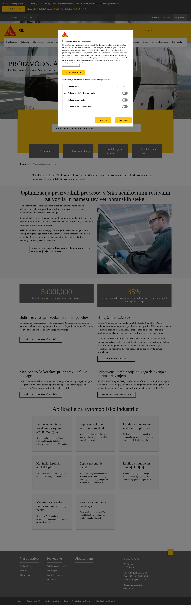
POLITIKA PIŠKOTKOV (70, 65)
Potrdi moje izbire (73, 72)
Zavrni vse (103, 120)
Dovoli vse (123, 120)
